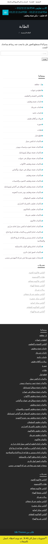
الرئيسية (38, 2)
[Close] (46, 538)
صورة (39, 124)
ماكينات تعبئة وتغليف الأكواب (31, 164)
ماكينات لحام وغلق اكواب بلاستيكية (28, 246)
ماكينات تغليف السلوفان (32, 198)
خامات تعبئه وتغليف (34, 101)
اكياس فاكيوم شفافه (36, 281)
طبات (39, 130)
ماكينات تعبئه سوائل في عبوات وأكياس (27, 169)
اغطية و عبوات (36, 90)
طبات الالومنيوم (38, 277)
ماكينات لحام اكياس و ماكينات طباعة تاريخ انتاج (24, 232)
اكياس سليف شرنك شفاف (34, 294)
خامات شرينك (36, 107)
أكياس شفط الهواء (37, 285)
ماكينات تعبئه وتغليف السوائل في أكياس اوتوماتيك (23, 187)
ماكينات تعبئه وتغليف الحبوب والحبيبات (27, 181)
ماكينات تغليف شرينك (33, 215)
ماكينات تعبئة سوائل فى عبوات (30, 158)
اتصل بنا (31, 2)
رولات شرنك (40, 290)
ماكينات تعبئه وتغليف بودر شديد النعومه (27, 192)
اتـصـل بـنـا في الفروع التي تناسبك (17, 2)
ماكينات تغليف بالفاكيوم (33, 209)
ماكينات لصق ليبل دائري (32, 252)
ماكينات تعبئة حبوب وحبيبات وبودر (29, 147)
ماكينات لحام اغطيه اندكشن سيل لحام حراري (25, 226)
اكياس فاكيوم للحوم (37, 272)
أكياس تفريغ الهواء (37, 311)
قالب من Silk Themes (24, 532)
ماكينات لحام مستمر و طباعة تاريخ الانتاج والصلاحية (28, 239)
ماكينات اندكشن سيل (34, 141)
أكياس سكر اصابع (38, 303)
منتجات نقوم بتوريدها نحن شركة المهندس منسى (23, 258)
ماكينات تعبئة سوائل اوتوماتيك (30, 152)
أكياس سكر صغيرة (37, 298)
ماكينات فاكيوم (36, 220)
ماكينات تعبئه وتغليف (34, 175)
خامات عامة (37, 113)
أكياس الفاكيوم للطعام (36, 307)
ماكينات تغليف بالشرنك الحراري (29, 203)
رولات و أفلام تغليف (34, 118)
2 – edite (38, 84)
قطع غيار (38, 135)
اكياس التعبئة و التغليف (33, 96)
